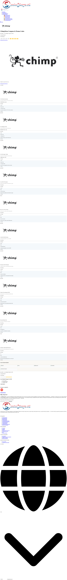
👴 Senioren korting (7, 17)
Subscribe (10, 401)
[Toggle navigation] (7, 10)
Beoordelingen (4, 12)
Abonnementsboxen (5, 13)
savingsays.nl (5, 579)
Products (1, 40)
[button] (33, 512)
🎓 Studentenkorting (7, 15)
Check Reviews (5, 40)
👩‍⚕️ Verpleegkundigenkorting (8, 19)
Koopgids (3, 11)
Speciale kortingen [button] (5, 14)
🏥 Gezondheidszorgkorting (8, 18)
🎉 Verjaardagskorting (7, 20)
